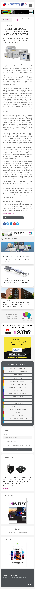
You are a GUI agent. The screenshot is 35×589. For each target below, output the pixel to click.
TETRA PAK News (7, 300)
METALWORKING (18, 403)
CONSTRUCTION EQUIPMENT (18, 384)
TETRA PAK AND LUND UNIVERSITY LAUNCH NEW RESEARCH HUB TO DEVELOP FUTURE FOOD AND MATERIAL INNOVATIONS (16, 304)
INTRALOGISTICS (18, 397)
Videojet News (8, 26)
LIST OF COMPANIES (9, 579)
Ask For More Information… (14, 218)
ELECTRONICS (18, 390)
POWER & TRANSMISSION (18, 409)
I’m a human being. (10, 441)
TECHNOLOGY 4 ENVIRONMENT (17, 419)
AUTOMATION (18, 375)
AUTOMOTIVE (18, 378)
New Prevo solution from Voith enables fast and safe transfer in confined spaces (17, 282)
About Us (6, 575)
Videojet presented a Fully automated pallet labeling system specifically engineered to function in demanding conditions (16, 258)
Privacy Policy (16, 575)
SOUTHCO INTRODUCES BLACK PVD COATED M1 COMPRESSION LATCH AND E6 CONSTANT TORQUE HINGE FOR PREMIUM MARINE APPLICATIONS (17, 482)
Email (5, 434)
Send (17, 449)
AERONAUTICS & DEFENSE (18, 368)
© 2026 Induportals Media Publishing (15, 577)
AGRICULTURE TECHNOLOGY (18, 372)
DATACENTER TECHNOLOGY (17, 387)
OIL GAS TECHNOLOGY (18, 406)
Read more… (6, 488)
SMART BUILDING (17, 415)
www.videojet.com (9, 214)
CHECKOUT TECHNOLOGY (18, 381)
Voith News (6, 278)
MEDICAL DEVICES (17, 400)
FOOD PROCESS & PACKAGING (18, 394)
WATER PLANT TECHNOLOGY (18, 422)
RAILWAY (18, 412)
